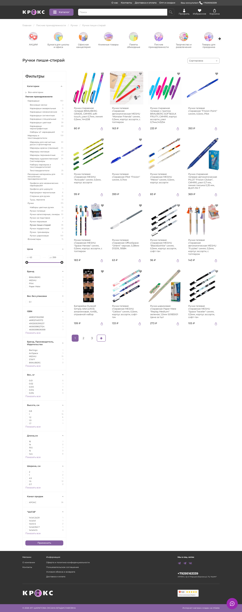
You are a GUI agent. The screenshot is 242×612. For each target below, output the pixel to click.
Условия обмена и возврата (60, 572)
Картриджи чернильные (42, 192)
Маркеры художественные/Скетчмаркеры (44, 160)
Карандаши (33, 101)
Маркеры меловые (39, 152)
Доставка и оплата (145, 2)
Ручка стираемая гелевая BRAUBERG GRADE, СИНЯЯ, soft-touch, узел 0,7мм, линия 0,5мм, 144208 (88, 114)
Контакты (126, 2)
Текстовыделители (39, 170)
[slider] (27, 262)
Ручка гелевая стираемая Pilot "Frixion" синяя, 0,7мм (126, 177)
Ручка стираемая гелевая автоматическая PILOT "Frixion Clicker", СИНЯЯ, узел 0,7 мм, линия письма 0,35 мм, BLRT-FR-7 (202, 181)
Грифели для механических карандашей (44, 184)
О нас (114, 2)
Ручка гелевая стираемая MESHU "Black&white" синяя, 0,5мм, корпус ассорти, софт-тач (163, 246)
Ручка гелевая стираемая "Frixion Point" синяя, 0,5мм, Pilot (202, 111)
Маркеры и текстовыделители (37, 136)
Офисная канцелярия (83, 45)
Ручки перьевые (38, 221)
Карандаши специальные (43, 119)
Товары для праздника (208, 45)
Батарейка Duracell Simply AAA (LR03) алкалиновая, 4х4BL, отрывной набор (86, 310)
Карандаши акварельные (43, 108)
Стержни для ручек (40, 196)
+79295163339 (210, 3)
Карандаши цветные (40, 122)
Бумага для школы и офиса (58, 45)
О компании (28, 562)
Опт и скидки (167, 2)
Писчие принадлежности (51, 25)
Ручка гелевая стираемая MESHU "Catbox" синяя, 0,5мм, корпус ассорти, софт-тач (125, 312)
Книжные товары (108, 44)
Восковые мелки (38, 105)
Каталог (64, 12)
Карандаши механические (43, 112)
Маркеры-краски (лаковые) (44, 148)
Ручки (74, 25)
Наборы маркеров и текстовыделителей (40, 166)
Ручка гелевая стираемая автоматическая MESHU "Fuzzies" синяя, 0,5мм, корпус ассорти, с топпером (202, 247)
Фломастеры (34, 239)
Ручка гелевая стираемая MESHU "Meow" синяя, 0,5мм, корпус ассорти (162, 178)
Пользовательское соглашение (62, 567)
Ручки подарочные (39, 228)
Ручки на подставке (40, 218)
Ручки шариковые (39, 236)
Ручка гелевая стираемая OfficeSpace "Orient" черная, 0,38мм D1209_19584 (125, 244)
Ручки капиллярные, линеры (45, 214)
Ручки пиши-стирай (40, 225)
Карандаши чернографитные (39, 127)
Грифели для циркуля (41, 189)
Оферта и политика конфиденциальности (68, 562)
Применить (44, 543)
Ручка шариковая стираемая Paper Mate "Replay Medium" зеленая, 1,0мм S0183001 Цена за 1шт (164, 312)
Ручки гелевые (37, 211)
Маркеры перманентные (42, 155)
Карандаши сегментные (42, 115)
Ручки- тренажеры (39, 232)
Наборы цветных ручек (42, 207)
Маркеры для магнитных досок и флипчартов (42, 143)
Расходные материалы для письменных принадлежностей (41, 176)
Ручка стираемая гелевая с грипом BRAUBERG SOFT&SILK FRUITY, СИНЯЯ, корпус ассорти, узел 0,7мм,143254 (163, 115)
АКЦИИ (33, 44)
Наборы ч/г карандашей (42, 132)
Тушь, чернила (37, 200)
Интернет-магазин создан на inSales (201, 608)
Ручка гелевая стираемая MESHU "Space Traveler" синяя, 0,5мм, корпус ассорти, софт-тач (201, 312)
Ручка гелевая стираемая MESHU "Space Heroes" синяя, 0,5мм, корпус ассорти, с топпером (88, 246)
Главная (27, 25)
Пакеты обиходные (133, 45)
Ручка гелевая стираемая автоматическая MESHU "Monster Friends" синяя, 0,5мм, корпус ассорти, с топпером (126, 115)
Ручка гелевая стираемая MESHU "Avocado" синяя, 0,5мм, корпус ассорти (87, 178)
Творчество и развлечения (184, 45)
